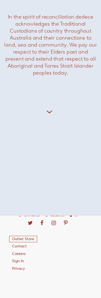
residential (57, 215)
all (76, 215)
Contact (19, 246)
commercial (32, 215)
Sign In (18, 261)
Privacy (18, 268)
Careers (19, 253)
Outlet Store (23, 239)
